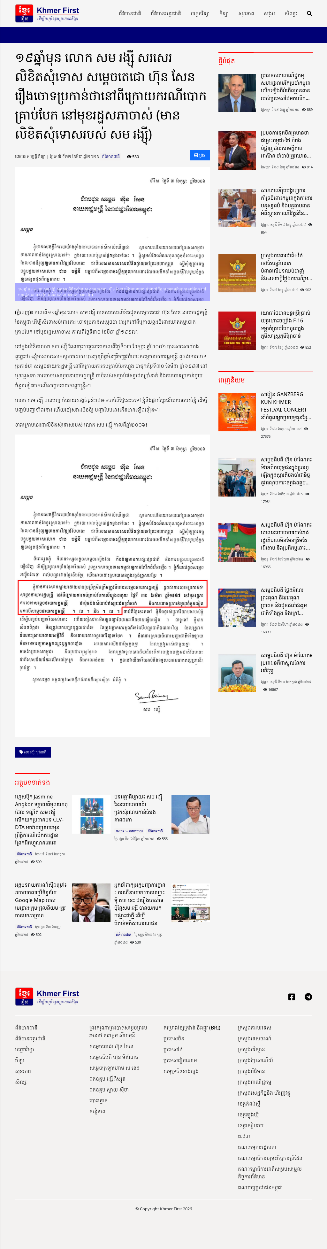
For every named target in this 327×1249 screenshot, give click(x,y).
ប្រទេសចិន (174, 1038)
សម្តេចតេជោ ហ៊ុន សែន (111, 1046)
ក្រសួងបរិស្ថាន (251, 1049)
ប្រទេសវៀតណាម (180, 1060)
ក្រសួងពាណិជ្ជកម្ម (254, 1081)
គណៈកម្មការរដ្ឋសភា (257, 1147)
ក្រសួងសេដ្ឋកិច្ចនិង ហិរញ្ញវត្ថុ (264, 1092)
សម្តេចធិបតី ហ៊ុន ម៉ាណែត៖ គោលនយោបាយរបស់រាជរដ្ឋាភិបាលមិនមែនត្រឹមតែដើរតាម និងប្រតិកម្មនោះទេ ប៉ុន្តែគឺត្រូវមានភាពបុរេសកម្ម (286, 536)
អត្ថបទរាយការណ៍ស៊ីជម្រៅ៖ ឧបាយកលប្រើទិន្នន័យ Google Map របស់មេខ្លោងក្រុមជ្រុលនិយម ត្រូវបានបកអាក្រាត (41, 900)
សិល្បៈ (291, 13)
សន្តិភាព (97, 1111)
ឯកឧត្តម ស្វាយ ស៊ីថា (109, 1089)
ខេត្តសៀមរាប (250, 1125)
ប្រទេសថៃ (173, 1049)
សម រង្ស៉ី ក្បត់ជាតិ (34, 752)
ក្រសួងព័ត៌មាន (251, 1071)
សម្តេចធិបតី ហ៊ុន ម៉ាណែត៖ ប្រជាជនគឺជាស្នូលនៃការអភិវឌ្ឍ (286, 662)
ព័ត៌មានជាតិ (130, 13)
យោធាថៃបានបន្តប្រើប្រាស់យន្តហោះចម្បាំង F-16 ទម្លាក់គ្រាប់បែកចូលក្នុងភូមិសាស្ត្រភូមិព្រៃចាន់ (285, 324)
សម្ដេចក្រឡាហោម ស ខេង (114, 1067)
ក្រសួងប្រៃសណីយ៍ (255, 1060)
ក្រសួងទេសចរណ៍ (254, 1038)
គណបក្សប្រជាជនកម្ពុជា (260, 1187)
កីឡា (224, 13)
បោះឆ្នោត (98, 1100)
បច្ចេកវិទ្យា (200, 13)
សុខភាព (246, 13)
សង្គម (269, 13)
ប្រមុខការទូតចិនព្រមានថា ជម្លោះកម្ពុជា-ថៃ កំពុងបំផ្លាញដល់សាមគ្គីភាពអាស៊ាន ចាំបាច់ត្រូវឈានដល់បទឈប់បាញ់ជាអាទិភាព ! (285, 144)
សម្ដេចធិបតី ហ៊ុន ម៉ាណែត (113, 1056)
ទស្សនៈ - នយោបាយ (129, 831)
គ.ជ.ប (244, 1136)
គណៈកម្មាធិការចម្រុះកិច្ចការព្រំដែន (270, 1157)
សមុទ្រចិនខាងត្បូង (181, 1071)
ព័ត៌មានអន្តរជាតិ (166, 13)
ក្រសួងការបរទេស (254, 1027)
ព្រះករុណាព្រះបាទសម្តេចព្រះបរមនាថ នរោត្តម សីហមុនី (118, 1031)
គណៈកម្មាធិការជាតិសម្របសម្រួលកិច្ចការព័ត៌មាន (270, 1172)
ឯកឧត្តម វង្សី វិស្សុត (107, 1078)
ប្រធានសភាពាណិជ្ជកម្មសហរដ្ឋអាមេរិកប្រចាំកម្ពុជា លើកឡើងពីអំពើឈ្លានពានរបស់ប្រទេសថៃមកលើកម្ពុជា (285, 87)
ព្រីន (202, 155)
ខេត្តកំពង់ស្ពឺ (249, 1103)
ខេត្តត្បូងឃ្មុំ (248, 1114)
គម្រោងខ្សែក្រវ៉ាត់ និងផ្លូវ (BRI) (192, 1027)
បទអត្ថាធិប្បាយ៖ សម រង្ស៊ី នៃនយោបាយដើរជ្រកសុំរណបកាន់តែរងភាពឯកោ (138, 808)
